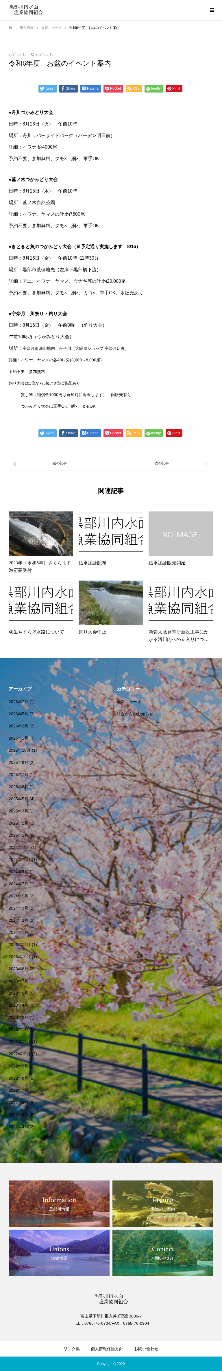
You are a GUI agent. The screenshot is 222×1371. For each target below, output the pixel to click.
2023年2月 (18, 1017)
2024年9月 (18, 871)
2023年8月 (18, 969)
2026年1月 (18, 738)
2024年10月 (20, 859)
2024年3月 (18, 908)
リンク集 (72, 1348)
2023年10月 (20, 956)
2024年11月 (19, 847)
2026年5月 (18, 714)
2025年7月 (18, 774)
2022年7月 (18, 1090)
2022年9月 (18, 1066)
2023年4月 (18, 1005)
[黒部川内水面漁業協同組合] (26, 10)
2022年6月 (18, 1102)
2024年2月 (18, 920)
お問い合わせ (146, 1348)
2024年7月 (18, 884)
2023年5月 (18, 993)
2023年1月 (18, 1029)
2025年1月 (18, 835)
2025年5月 (18, 799)
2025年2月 (18, 823)
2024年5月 (18, 896)
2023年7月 (18, 981)
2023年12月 (20, 944)
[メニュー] (212, 10)
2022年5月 (18, 1114)
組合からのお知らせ (135, 714)
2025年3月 (18, 811)
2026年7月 (18, 701)
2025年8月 (18, 762)
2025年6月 (18, 786)
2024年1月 (18, 932)
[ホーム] (10, 27)
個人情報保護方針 (107, 1348)
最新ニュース (129, 701)
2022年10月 (20, 1054)
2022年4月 (18, 1126)
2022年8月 (18, 1078)
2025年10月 (20, 750)
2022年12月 (20, 1041)
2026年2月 (18, 726)
